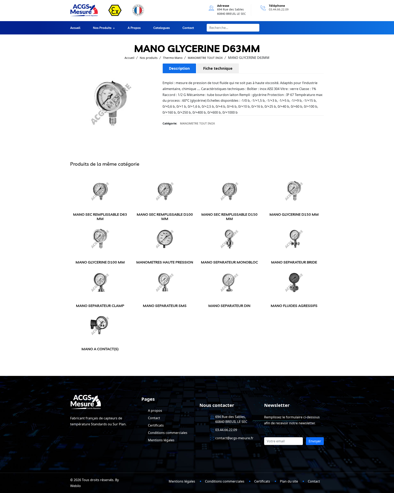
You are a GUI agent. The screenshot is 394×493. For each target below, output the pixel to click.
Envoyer (315, 441)
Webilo (75, 486)
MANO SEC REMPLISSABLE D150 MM (229, 216)
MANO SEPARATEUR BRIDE (294, 262)
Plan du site (289, 481)
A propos (134, 28)
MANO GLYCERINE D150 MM (294, 214)
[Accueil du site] (84, 10)
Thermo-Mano (172, 58)
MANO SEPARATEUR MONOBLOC (229, 262)
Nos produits (102, 28)
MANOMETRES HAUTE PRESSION (164, 262)
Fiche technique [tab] (218, 68)
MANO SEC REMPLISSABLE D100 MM (165, 216)
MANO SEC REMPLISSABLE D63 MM (100, 216)
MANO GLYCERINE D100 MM (100, 262)
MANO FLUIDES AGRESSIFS (294, 305)
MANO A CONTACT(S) (100, 349)
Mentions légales (161, 440)
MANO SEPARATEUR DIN (229, 305)
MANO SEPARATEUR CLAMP (100, 305)
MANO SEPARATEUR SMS (165, 305)
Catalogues (161, 28)
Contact (188, 28)
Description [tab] (179, 68)
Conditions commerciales (167, 432)
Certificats (156, 425)
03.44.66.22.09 (279, 9)
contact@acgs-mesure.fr (234, 438)
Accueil (75, 28)
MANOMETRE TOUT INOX (205, 58)
